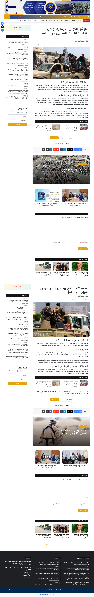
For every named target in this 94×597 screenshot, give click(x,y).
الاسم (86, 236)
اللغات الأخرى (24, 16)
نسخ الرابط (54, 138)
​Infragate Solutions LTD (44, 594)
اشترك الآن (17, 124)
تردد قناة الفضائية (32, 590)
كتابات (45, 16)
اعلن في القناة (24, 590)
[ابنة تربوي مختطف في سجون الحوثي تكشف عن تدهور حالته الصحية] (80, 266)
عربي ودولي (58, 16)
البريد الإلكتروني (84, 242)
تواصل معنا (34, 16)
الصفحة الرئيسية (85, 16)
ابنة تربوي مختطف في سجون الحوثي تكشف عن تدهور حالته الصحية (81, 274)
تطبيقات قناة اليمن (40, 590)
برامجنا (39, 16)
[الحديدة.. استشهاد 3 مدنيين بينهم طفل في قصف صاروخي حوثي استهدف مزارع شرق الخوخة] (84, 127)
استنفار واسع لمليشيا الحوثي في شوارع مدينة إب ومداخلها (43, 273)
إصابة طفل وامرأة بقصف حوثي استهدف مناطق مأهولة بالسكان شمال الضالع (43, 127)
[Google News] (59, 143)
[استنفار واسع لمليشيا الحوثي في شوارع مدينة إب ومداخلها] (43, 266)
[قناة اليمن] (47, 7)
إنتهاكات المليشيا (82, 164)
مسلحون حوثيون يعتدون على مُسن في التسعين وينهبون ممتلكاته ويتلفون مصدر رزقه (61, 274)
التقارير (64, 16)
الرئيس (78, 16)
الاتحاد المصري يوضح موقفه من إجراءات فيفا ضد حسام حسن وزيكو (46, 21)
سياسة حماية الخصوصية (16, 590)
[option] (61, 169)
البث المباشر (17, 27)
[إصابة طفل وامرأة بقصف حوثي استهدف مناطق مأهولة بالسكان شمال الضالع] (56, 127)
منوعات (50, 16)
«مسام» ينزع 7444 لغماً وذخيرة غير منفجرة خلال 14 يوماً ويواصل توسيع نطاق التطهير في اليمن (71, 170)
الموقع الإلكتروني (56, 242)
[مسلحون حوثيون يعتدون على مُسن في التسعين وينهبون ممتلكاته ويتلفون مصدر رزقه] (61, 266)
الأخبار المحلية (72, 16)
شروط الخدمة (7, 590)
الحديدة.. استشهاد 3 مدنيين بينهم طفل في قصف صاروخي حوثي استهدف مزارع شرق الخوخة (70, 127)
